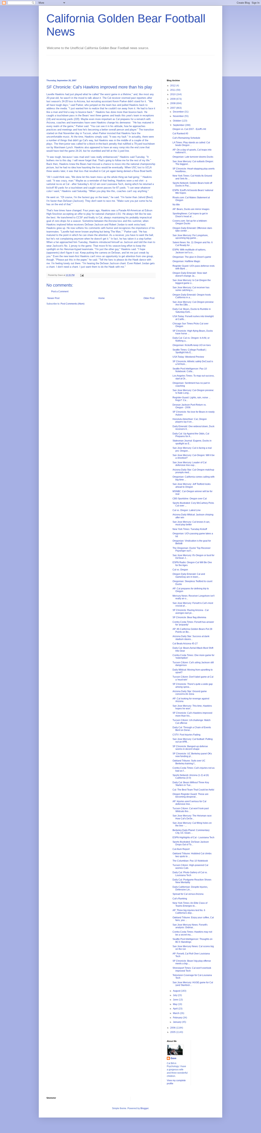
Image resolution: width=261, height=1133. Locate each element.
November (178, 116)
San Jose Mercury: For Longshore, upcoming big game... (190, 236)
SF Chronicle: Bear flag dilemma (189, 617)
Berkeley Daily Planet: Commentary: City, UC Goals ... (191, 831)
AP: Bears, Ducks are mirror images (191, 209)
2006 (173, 1027)
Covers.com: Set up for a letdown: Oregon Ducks (190, 222)
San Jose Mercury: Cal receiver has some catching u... (191, 289)
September (179, 125)
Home (101, 298)
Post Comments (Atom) (72, 303)
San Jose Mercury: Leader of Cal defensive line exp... (190, 463)
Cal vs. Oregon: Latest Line (187, 510)
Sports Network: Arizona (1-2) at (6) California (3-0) (191, 776)
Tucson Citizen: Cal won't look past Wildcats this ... (191, 809)
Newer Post (53, 298)
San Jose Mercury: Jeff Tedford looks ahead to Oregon (192, 485)
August (177, 991)
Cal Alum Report (181, 849)
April (175, 1008)
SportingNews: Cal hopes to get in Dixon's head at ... (190, 215)
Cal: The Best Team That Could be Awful (193, 789)
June (176, 999)
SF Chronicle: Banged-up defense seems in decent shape (190, 747)
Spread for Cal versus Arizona (188, 894)
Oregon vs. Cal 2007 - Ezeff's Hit (189, 129)
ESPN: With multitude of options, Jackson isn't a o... (189, 251)
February (178, 1017)
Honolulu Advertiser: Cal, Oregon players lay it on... (190, 420)
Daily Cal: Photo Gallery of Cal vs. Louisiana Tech (190, 873)
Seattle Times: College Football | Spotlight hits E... (189, 351)
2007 (173, 108)
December (178, 111)
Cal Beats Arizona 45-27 (185, 643)
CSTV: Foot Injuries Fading (186, 734)
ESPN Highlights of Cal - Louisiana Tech (193, 837)
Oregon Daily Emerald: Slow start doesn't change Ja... (190, 274)
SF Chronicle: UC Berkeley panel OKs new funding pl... (192, 755)
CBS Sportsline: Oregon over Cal (190, 498)
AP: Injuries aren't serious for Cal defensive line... (189, 802)
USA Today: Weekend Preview (188, 357)
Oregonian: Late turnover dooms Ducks (193, 156)
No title (176, 204)
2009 (173, 99)
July (175, 995)
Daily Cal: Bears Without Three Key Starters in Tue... (191, 783)
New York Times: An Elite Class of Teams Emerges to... (190, 904)
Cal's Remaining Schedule (186, 138)
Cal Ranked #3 (180, 133)
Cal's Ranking (180, 898)
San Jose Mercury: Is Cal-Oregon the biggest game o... (192, 281)
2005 (173, 1032)
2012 (173, 85)
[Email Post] (81, 275)
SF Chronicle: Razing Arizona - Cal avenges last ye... (191, 611)
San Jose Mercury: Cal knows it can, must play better (191, 523)
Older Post (148, 298)
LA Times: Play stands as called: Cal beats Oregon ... (191, 144)
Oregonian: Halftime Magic (186, 261)
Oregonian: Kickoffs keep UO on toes (192, 345)
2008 (173, 103)
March (176, 1013)
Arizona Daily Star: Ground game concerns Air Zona (190, 692)
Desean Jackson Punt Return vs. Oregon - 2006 (189, 406)
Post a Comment (59, 291)
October (177, 120)
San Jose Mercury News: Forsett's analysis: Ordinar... (190, 926)
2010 (173, 94)
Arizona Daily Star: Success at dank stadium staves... (191, 637)
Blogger (144, 1108)
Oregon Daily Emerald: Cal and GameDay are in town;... (189, 575)
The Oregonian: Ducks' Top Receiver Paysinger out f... (192, 549)
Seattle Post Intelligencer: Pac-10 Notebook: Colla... (190, 370)
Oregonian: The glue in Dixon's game (192, 257)
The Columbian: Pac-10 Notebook (190, 860)
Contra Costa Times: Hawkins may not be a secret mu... (192, 933)
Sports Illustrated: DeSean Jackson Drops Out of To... (191, 843)
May (175, 1004)
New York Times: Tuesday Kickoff (190, 529)
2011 (173, 90)
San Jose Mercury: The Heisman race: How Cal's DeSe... (192, 817)
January (177, 1022)
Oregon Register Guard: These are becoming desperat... (190, 795)
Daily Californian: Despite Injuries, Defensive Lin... (190, 888)
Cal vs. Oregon (180, 569)
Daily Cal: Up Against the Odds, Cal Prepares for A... (191, 435)
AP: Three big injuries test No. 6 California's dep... (189, 911)
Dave (173, 1058)
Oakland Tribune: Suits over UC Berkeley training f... (189, 762)
